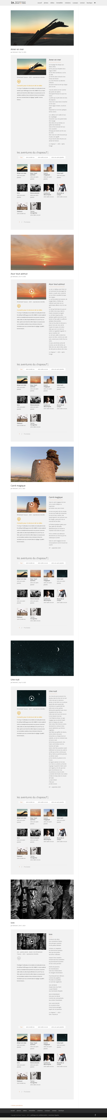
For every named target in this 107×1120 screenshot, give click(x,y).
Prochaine (27, 222)
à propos (75, 3)
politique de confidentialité (38, 1115)
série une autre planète (57, 157)
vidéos (52, 3)
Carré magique (47, 174)
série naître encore (43, 157)
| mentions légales (53, 1115)
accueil (40, 3)
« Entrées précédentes (17, 1105)
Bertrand (15, 52)
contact (82, 3)
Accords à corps (60, 194)
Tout (21, 157)
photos (46, 3)
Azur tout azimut (33, 174)
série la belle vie (30, 157)
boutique (89, 3)
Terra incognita (33, 212)
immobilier (59, 3)
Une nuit (60, 173)
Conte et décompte (47, 194)
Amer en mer (17, 49)
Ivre (18, 193)
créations (68, 3)
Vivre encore (34, 193)
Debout (19, 211)
